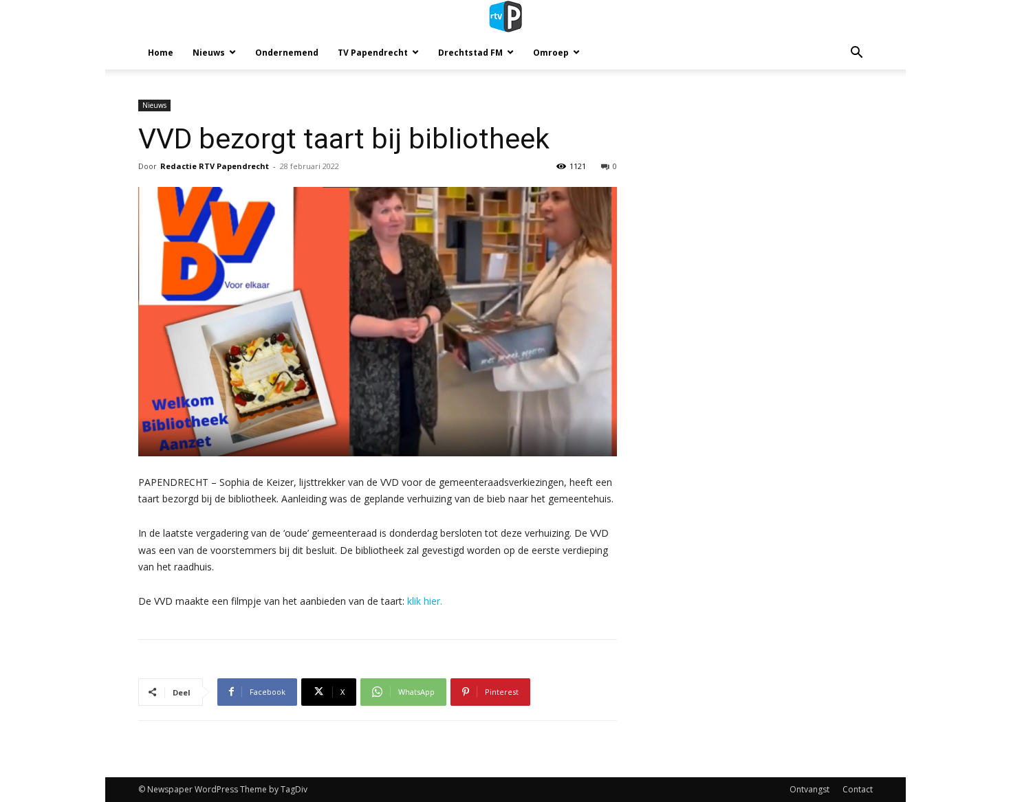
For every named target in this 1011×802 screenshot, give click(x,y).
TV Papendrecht (373, 52)
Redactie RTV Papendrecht (214, 166)
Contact (857, 789)
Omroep (551, 52)
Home (160, 52)
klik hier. (424, 601)
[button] (856, 53)
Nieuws (209, 52)
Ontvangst (809, 789)
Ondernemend (286, 52)
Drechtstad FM (470, 52)
